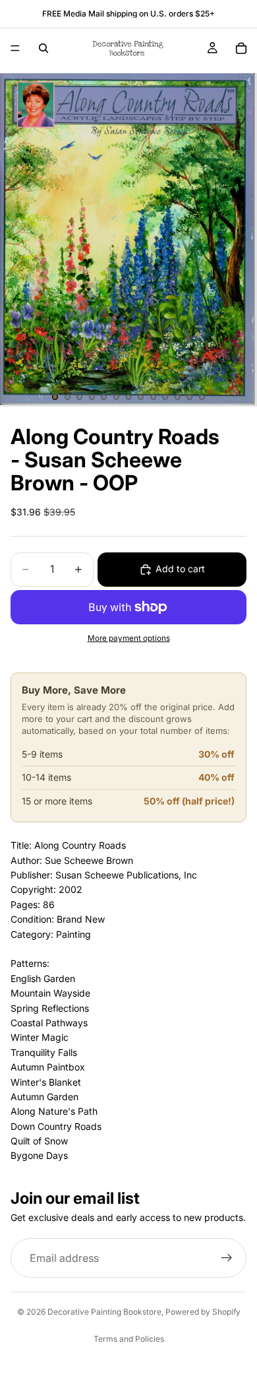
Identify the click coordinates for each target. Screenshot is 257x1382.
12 (190, 397)
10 (165, 397)
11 (177, 397)
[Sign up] (227, 1258)
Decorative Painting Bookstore (104, 1312)
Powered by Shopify (203, 1312)
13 (202, 397)
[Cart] (241, 48)
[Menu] (15, 48)
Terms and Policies (129, 1339)
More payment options (129, 638)
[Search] (43, 48)
